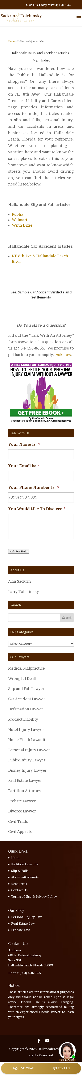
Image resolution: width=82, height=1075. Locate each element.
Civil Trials (18, 821)
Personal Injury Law (26, 917)
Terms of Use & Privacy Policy (34, 897)
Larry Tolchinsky (23, 591)
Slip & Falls (19, 871)
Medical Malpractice (26, 668)
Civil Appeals (20, 831)
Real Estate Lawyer (25, 780)
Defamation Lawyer (25, 709)
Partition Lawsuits (24, 864)
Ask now (63, 354)
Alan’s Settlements (25, 877)
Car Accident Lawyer (26, 699)
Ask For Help (19, 551)
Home (11, 41)
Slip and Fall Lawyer (26, 688)
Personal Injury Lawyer (29, 750)
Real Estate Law (23, 923)
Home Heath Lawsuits (27, 739)
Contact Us (19, 890)
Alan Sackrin (19, 581)
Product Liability (23, 719)
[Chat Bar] (41, 1068)
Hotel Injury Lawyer (26, 729)
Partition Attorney (24, 791)
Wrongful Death (23, 678)
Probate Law (20, 930)
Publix (17, 214)
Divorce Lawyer (22, 811)
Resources (19, 884)
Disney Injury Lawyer (27, 770)
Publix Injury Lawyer (26, 760)
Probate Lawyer (22, 801)
